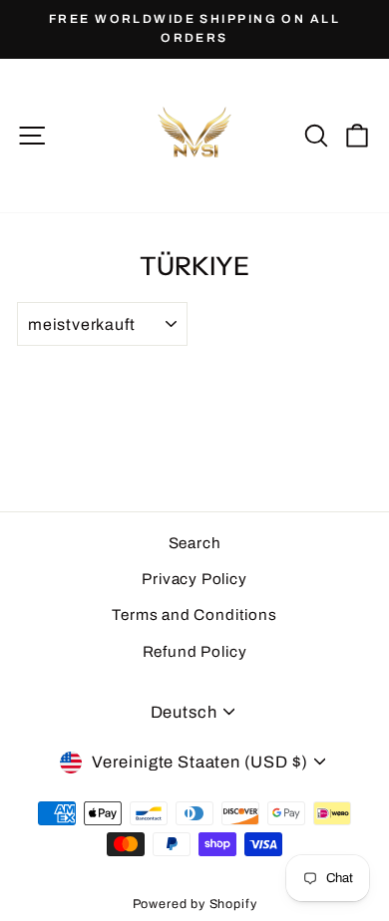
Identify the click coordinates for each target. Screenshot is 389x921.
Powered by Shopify (195, 904)
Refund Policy (195, 652)
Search (195, 543)
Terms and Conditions (194, 615)
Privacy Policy (194, 579)
